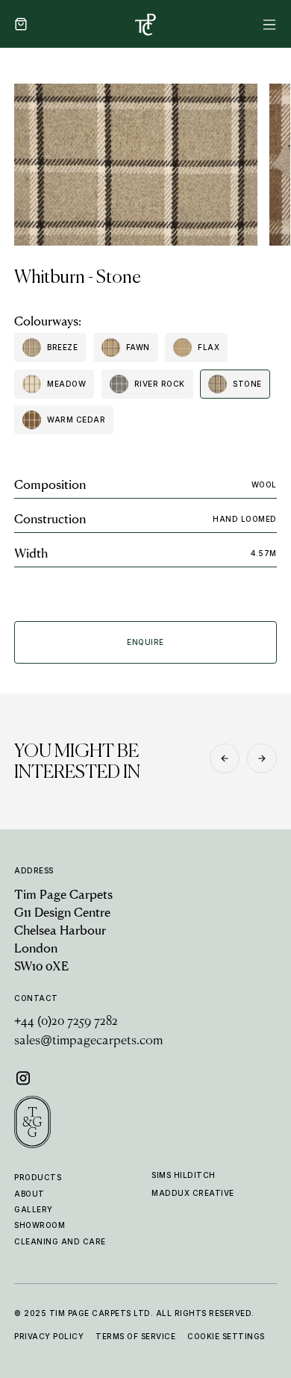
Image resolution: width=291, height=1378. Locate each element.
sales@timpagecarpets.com (88, 1041)
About (29, 1193)
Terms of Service (135, 1336)
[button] (21, 24)
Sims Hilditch (183, 1174)
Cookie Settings (226, 1336)
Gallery (33, 1209)
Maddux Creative (192, 1192)
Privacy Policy (49, 1336)
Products (37, 1177)
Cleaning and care (60, 1241)
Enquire (145, 641)
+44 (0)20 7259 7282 (66, 1022)
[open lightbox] (135, 165)
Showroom (39, 1224)
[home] (145, 24)
